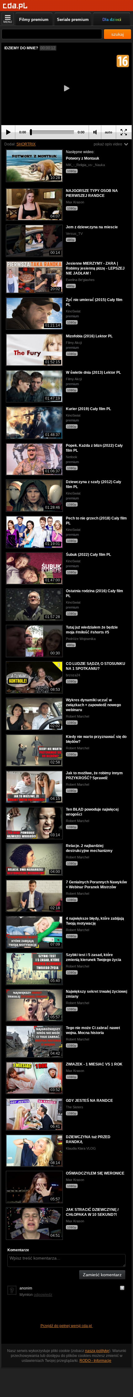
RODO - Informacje (95, 1360)
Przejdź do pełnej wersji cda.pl (67, 1326)
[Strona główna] (15, 6)
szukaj (117, 34)
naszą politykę (97, 1351)
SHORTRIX (26, 144)
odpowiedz (43, 1295)
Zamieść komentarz (102, 1274)
